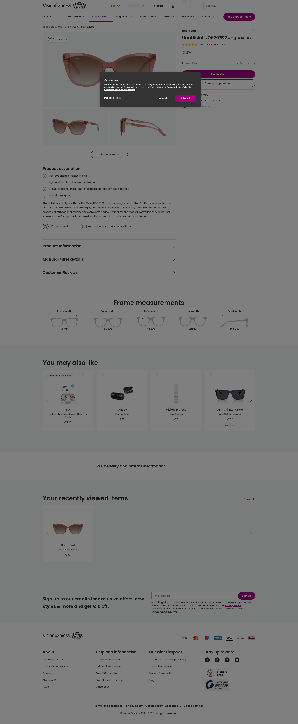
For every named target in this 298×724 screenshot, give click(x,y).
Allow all (185, 98)
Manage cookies (112, 98)
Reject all (162, 98)
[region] (150, 89)
